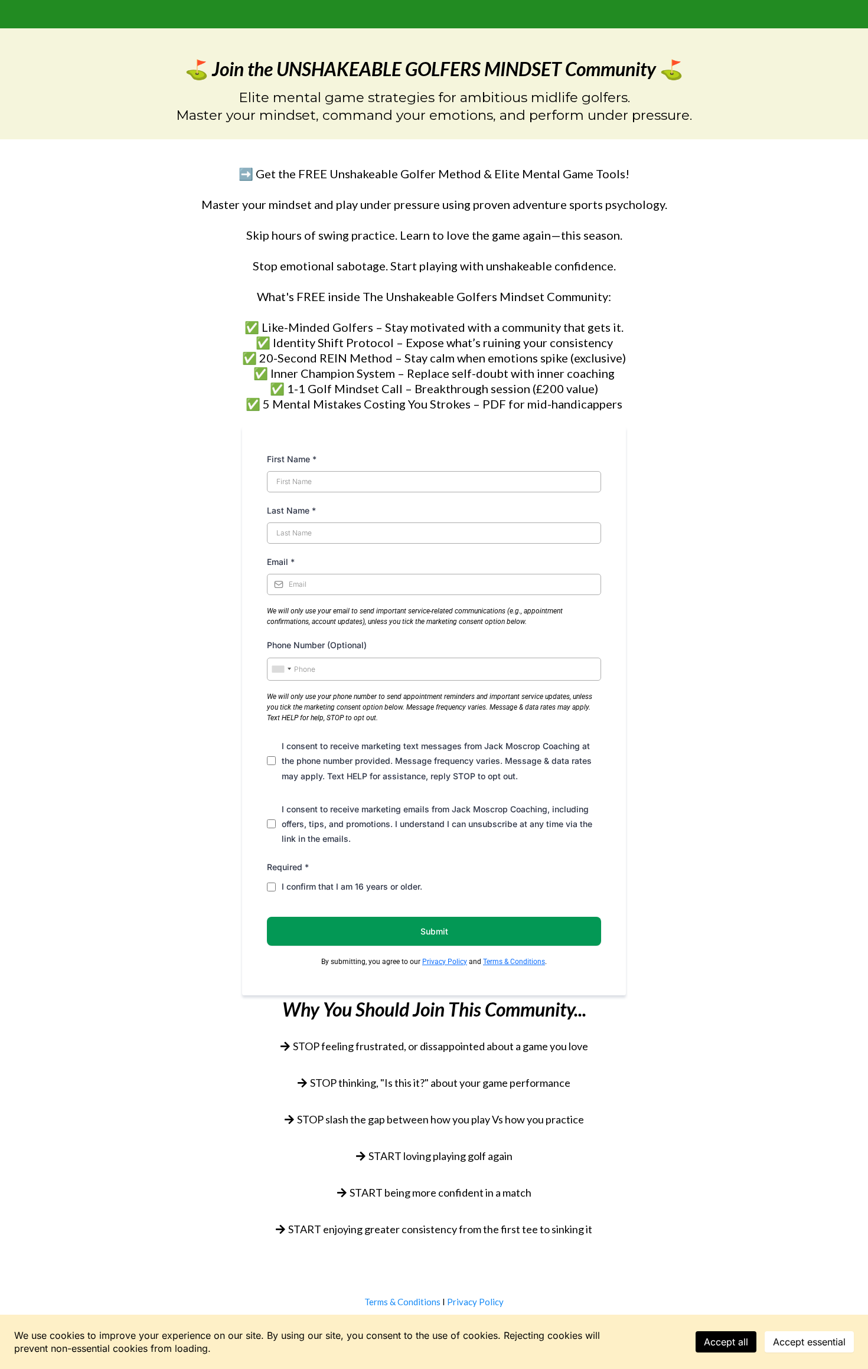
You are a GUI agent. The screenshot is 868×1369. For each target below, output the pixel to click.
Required (288, 867)
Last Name (291, 510)
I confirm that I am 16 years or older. (352, 886)
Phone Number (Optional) (317, 645)
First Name (291, 459)
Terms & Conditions (514, 962)
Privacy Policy (444, 962)
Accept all (726, 1342)
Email (281, 562)
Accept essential (809, 1342)
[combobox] (281, 669)
